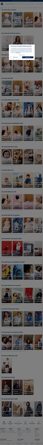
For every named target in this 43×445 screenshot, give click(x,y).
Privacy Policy (18, 52)
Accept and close (28, 57)
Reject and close (15, 57)
